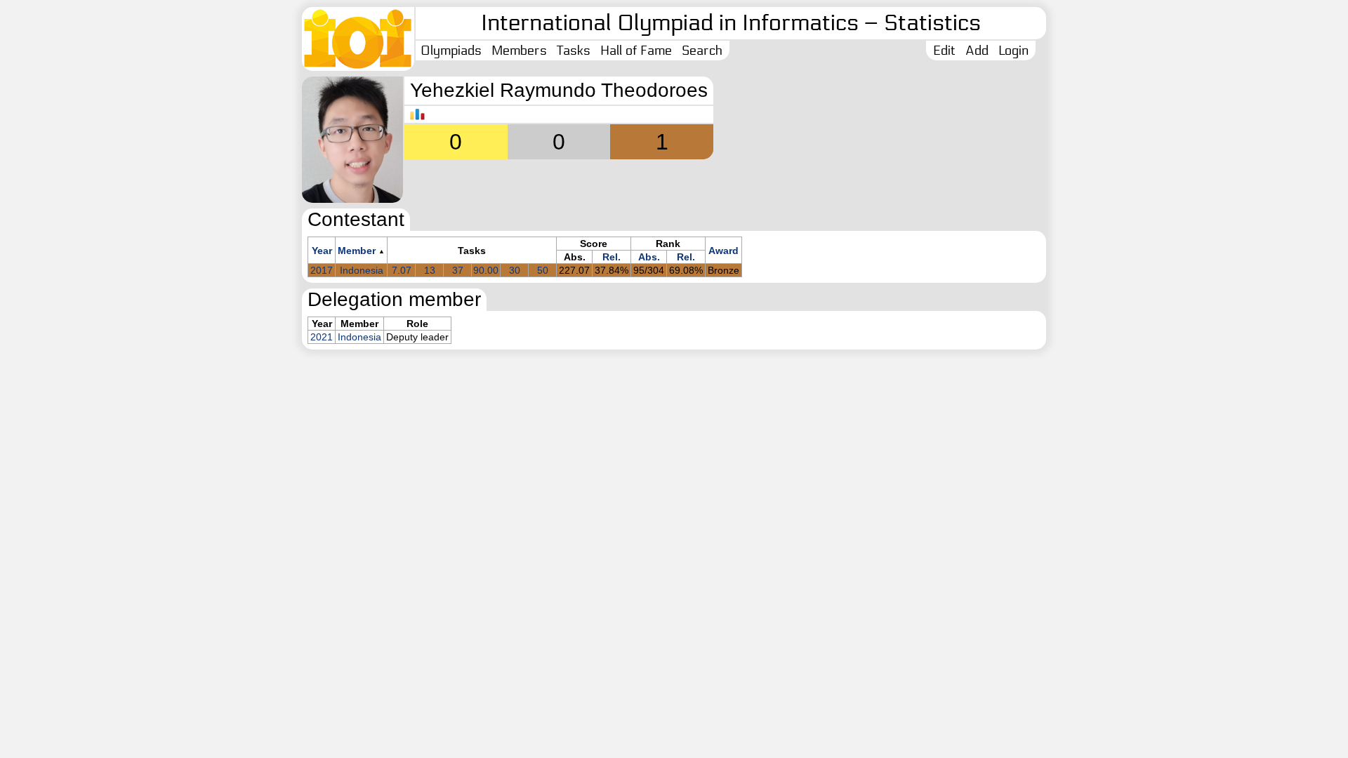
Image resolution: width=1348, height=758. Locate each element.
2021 (321, 337)
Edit (944, 50)
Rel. (611, 256)
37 (457, 270)
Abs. (649, 256)
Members (519, 50)
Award (723, 250)
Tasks (573, 50)
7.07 (401, 270)
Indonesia (361, 270)
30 (514, 270)
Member (357, 250)
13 (429, 270)
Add (977, 50)
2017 (321, 270)
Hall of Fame (636, 50)
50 (542, 270)
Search (702, 50)
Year (322, 250)
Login (1013, 50)
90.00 (485, 270)
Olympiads (451, 50)
